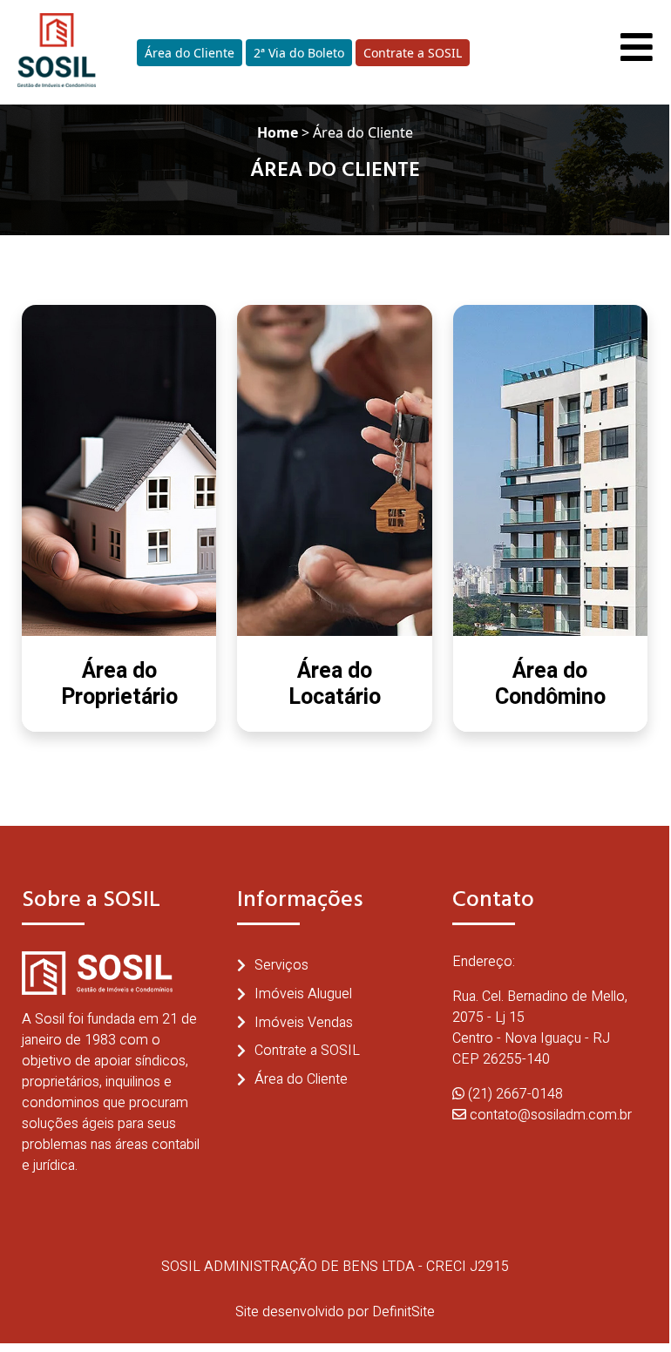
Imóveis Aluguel (303, 994)
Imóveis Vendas (303, 1022)
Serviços (281, 965)
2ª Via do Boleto (299, 52)
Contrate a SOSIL (412, 52)
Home (277, 132)
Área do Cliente (189, 52)
